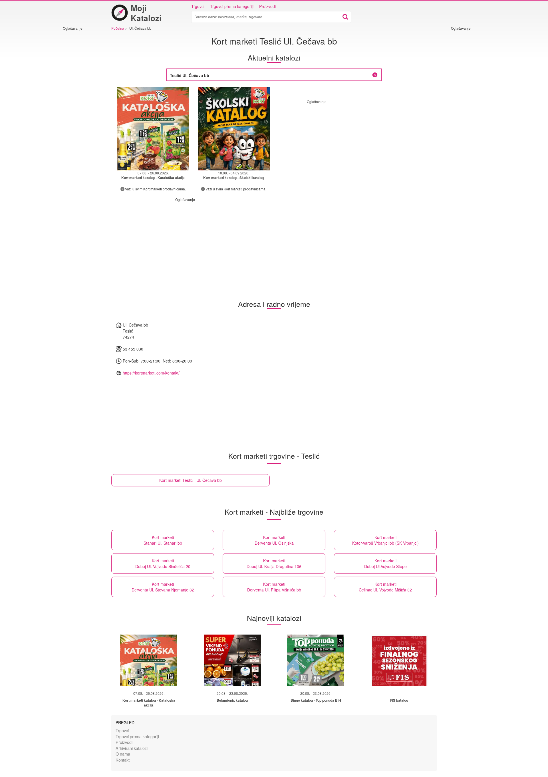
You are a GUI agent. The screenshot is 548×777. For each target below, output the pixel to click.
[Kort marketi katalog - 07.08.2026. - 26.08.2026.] (153, 128)
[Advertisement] (80, 116)
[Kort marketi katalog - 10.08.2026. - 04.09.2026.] (234, 128)
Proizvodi (267, 6)
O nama (123, 754)
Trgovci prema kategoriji (231, 6)
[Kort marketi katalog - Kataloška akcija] (148, 660)
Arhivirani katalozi (132, 748)
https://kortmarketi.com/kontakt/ (151, 373)
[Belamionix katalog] (232, 660)
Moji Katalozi (146, 13)
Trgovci (197, 6)
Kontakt (123, 760)
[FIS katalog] (399, 660)
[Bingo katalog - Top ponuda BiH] (315, 660)
